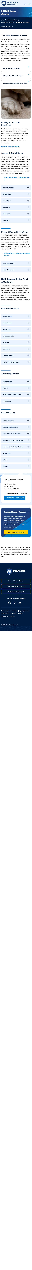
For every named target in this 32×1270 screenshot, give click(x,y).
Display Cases (7, 401)
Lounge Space (7, 200)
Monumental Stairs (8, 336)
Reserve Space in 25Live (11, 68)
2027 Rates (6, 220)
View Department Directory (16, 586)
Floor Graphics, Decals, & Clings (12, 394)
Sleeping (5, 466)
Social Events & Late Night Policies (13, 446)
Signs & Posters (7, 381)
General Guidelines (8, 420)
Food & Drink (6, 453)
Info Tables (6, 342)
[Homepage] (2, 20)
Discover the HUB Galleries (10, 146)
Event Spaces (7, 329)
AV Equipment (7, 213)
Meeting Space (7, 194)
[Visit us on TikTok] (15, 602)
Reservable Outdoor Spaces (11, 362)
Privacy (3, 611)
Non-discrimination (12, 611)
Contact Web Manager (8, 616)
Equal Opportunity (24, 611)
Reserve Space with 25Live (15, 498)
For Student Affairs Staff (16, 592)
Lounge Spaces (7, 323)
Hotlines (20, 613)
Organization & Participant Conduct (13, 440)
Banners (5, 388)
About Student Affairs (11, 20)
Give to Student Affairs (16, 532)
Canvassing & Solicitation (10, 427)
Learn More (5, 27)
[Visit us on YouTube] (20, 603)
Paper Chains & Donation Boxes (12, 433)
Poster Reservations (9, 263)
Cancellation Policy (8, 355)
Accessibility (6, 613)
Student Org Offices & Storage (13, 76)
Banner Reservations (9, 270)
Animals (5, 460)
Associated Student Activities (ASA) (15, 83)
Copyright (13, 613)
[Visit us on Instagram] (9, 602)
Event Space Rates (8, 187)
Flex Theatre (6, 349)
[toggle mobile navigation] (29, 3)
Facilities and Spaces (7, 22)
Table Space (6, 207)
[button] (25, 3)
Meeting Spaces (7, 316)
